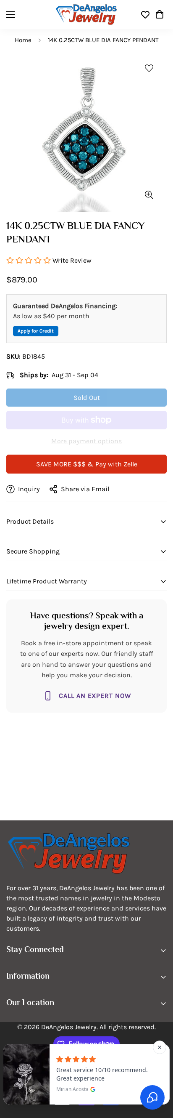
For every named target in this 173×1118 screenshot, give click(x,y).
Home (23, 40)
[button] (159, 15)
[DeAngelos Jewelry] (86, 14)
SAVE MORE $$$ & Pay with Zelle (86, 464)
